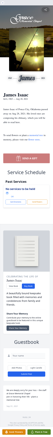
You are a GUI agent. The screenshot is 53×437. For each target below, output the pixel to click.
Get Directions (15, 202)
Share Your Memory (18, 328)
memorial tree (36, 135)
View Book (13, 286)
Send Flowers (37, 202)
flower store (34, 139)
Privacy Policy (19, 425)
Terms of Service (34, 425)
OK (12, 196)
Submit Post (26, 374)
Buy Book (28, 286)
